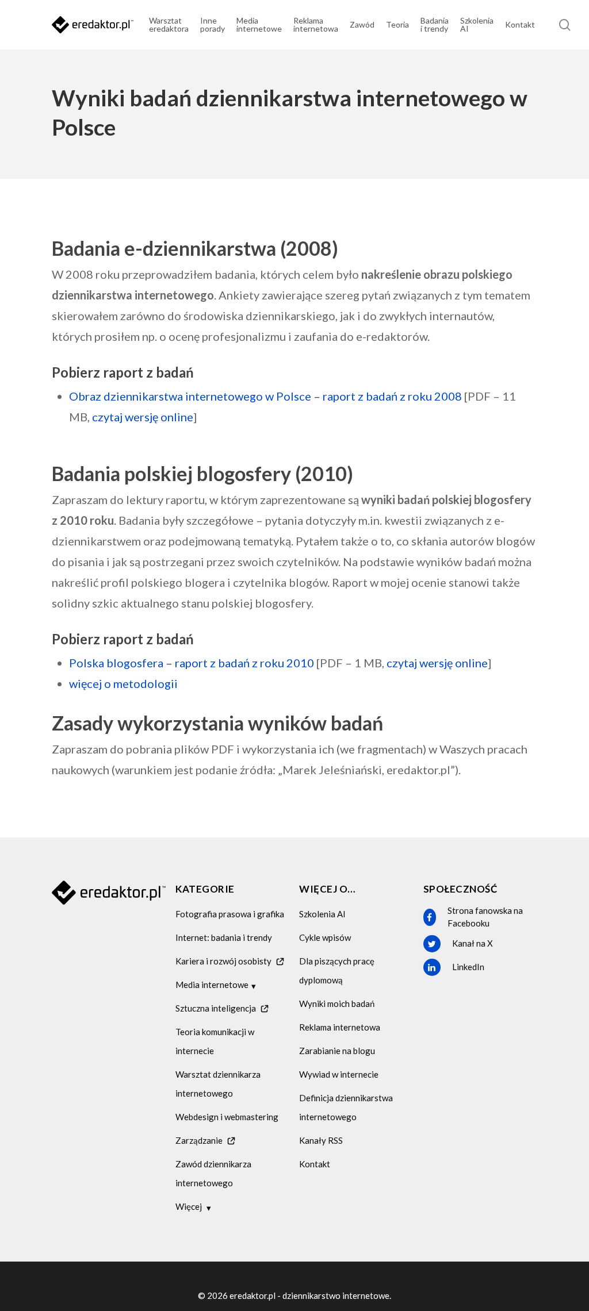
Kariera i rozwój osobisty (223, 961)
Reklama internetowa (339, 1027)
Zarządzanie (199, 1140)
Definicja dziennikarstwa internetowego (346, 1107)
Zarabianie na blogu (337, 1050)
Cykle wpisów (325, 937)
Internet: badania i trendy (223, 937)
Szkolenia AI (322, 914)
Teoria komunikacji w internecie (214, 1041)
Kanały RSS (321, 1140)
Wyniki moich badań (336, 1003)
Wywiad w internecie (338, 1074)
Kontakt (314, 1164)
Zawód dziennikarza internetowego (213, 1173)
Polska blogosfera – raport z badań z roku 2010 (191, 663)
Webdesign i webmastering (226, 1117)
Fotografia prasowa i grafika (229, 914)
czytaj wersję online (142, 417)
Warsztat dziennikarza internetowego (218, 1083)
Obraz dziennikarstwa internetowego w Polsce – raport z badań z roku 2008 (265, 396)
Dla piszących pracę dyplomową (336, 970)
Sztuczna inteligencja (215, 1008)
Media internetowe (211, 984)
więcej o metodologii (123, 683)
